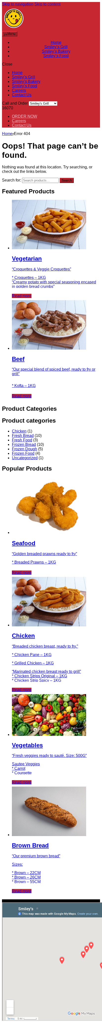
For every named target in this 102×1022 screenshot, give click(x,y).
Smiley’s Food (56, 56)
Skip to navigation (17, 4)
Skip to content (47, 4)
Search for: (11, 180)
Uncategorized (25, 458)
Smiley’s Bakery (56, 51)
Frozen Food (23, 453)
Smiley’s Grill (56, 47)
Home (56, 42)
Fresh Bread (23, 435)
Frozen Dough (24, 449)
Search (67, 180)
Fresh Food (22, 440)
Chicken (19, 431)
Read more (21, 296)
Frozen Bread (24, 444)
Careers (19, 90)
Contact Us (21, 95)
